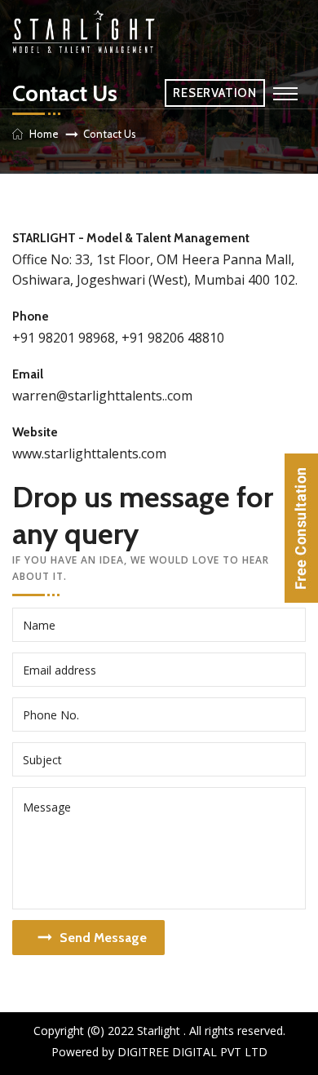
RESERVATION (215, 93)
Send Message (103, 937)
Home (44, 133)
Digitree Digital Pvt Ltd (192, 1052)
